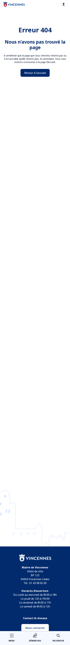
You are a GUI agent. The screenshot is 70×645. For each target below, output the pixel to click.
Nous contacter (35, 628)
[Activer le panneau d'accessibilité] (64, 4)
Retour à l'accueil (35, 73)
